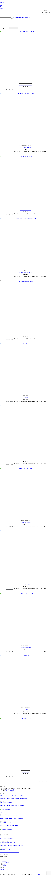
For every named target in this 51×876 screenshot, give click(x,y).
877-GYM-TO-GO (29, 0)
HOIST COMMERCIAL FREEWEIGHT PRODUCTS (25, 83)
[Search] (12, 18)
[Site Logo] (21, 17)
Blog (1, 5)
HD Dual (25, 270)
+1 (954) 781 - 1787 (10, 789)
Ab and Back (25, 395)
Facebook (1, 869)
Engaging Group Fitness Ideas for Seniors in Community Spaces (13, 798)
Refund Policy (5, 860)
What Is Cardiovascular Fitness (6, 838)
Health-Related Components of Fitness (8, 831)
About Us (2, 2)
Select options (9, 89)
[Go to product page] (25, 56)
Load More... (37, 781)
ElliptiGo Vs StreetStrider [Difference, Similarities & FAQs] (12, 811)
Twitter (4, 869)
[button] (1, 16)
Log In (1, 8)
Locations (2, 6)
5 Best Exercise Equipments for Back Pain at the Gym (11, 845)
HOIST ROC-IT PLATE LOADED (25, 520)
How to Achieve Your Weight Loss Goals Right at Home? (12, 805)
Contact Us (4, 864)
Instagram (10, 869)
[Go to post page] (12, 795)
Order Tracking (5, 862)
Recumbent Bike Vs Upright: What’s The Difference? (11, 818)
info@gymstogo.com (9, 790)
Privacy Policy (5, 858)
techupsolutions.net (38, 874)
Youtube (7, 869)
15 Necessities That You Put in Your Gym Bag (9, 852)
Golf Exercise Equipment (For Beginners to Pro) (10, 825)
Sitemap (4, 865)
